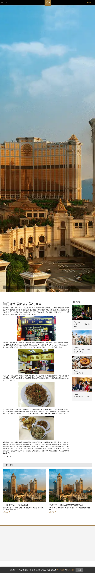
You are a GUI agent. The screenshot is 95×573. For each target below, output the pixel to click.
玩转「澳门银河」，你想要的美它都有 (82, 350)
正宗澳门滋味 (78, 373)
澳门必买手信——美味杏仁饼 (15, 505)
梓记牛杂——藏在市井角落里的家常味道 (66, 505)
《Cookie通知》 (60, 570)
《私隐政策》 (70, 570)
